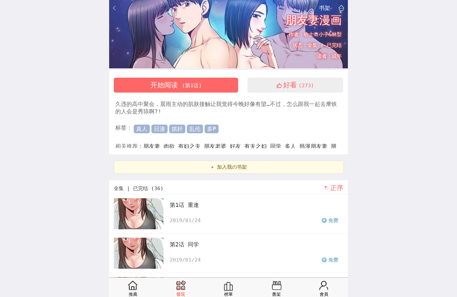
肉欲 (171, 146)
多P (211, 129)
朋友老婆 (217, 146)
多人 (292, 146)
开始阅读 (176, 85)
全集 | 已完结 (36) (139, 188)
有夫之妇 (257, 146)
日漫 (159, 129)
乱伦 (195, 129)
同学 (277, 146)
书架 (324, 8)
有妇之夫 (191, 146)
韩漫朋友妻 (315, 146)
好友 (237, 146)
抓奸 (177, 129)
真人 (141, 129)
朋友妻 (153, 146)
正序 (336, 188)
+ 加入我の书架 (229, 167)
